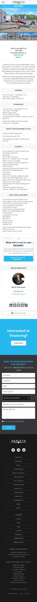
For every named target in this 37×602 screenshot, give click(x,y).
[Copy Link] (26, 305)
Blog (18, 527)
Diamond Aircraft (18, 484)
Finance (18, 465)
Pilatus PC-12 (18, 488)
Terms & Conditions (12, 593)
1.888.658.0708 (18, 538)
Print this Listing (19, 313)
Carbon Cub (18, 496)
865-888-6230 (18, 291)
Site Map (27, 593)
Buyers (19, 504)
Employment (18, 534)
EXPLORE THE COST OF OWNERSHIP (17, 258)
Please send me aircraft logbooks (14, 421)
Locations (19, 530)
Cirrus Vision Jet (18, 481)
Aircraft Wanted (18, 469)
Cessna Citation (18, 492)
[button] (35, 9)
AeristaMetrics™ (18, 500)
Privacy (21, 593)
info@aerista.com (18, 542)
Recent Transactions (18, 473)
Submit (8, 428)
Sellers (18, 508)
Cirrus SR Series (18, 477)
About (18, 523)
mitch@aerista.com (18, 294)
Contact (18, 519)
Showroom (6, 6)
